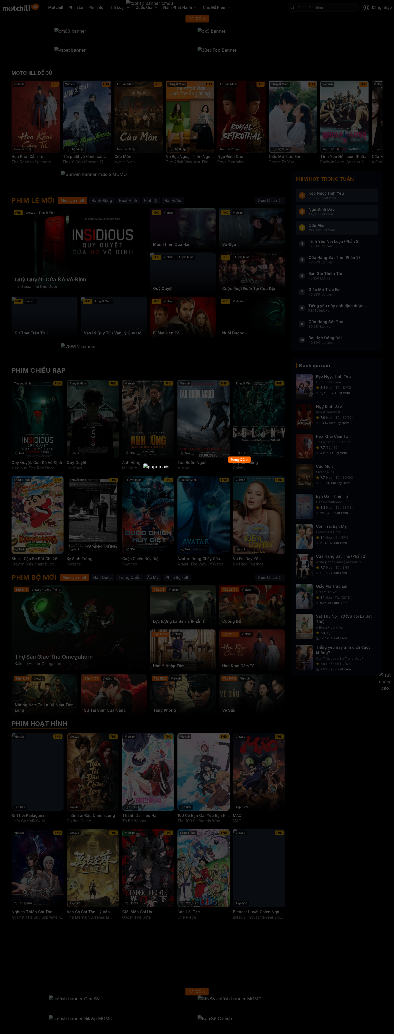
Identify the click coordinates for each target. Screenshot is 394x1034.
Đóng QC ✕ (239, 460)
